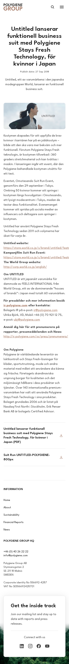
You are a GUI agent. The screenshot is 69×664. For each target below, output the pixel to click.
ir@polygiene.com (46, 310)
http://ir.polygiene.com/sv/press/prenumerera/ (36, 336)
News (7, 529)
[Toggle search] (52, 7)
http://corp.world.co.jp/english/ (25, 267)
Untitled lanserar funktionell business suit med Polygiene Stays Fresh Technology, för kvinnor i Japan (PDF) (28, 435)
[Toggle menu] (61, 7)
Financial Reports (14, 522)
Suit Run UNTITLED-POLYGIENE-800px (27, 457)
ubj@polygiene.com (27, 319)
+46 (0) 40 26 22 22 (16, 551)
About (7, 507)
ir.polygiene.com (15, 305)
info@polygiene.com (16, 555)
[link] (13, 7)
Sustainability (11, 515)
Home (7, 500)
